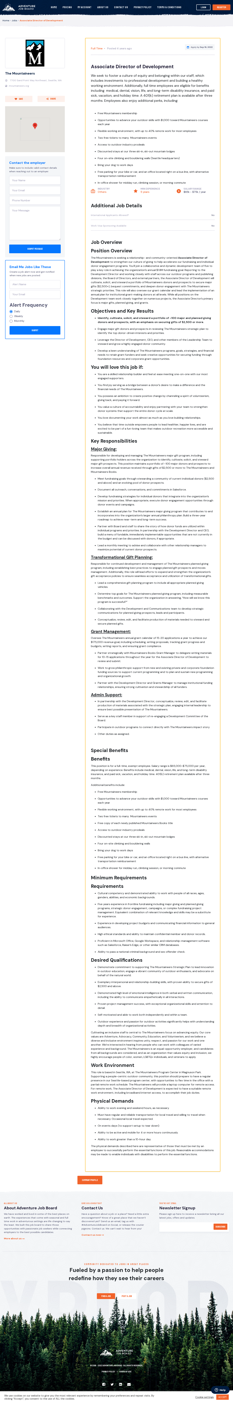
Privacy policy (108, 1371)
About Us (102, 7)
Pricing (67, 7)
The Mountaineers (20, 73)
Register (221, 7)
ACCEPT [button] (222, 1397)
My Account (85, 7)
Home (54, 7)
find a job (106, 1296)
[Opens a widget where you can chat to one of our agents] (220, 1390)
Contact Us (121, 7)
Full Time (97, 48)
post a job (127, 1296)
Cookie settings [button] (204, 1397)
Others (102, 192)
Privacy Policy (142, 7)
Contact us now (91, 1234)
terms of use (125, 1371)
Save (20, 98)
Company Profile (90, 1180)
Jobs (14, 20)
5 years (145, 192)
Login (203, 7)
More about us (13, 1238)
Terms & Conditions (169, 7)
